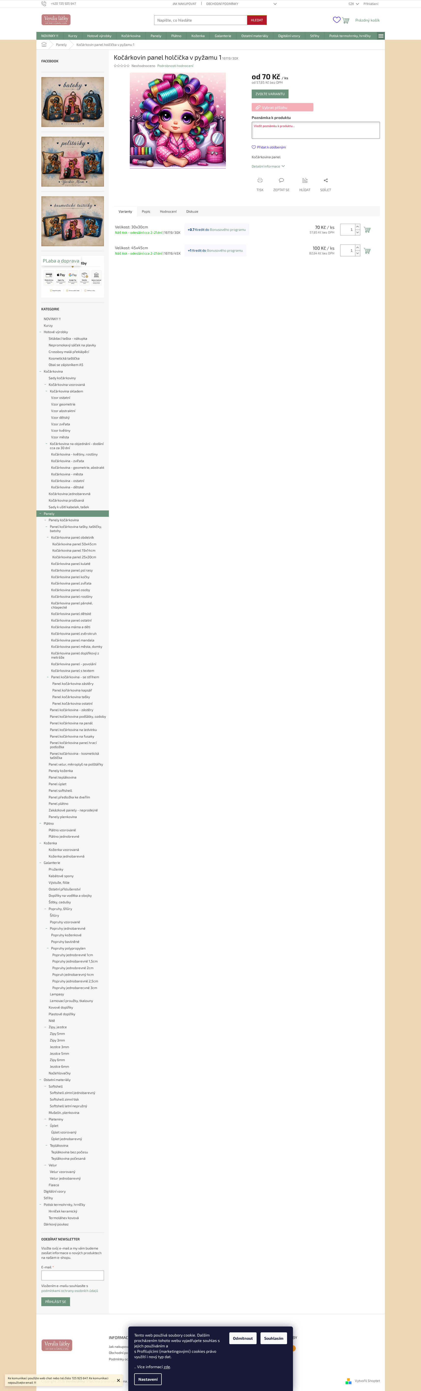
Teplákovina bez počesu (69, 1152)
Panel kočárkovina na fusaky (72, 736)
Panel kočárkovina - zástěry (71, 710)
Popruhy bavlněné (65, 941)
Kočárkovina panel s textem (72, 670)
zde (167, 1366)
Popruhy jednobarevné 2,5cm (75, 981)
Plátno (49, 823)
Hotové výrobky (56, 332)
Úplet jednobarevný (66, 1139)
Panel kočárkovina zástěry (72, 683)
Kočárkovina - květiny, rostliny (74, 454)
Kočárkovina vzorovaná (67, 384)
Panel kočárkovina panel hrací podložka (73, 745)
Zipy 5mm (57, 1033)
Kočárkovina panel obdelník (72, 537)
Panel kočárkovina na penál (71, 723)
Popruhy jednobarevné (68, 928)
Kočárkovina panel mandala (72, 640)
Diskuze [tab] (192, 211)
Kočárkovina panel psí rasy (72, 570)
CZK (352, 4)
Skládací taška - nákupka (68, 338)
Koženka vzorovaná (64, 849)
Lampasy (57, 994)
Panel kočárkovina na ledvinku (73, 730)
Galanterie (52, 862)
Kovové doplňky (61, 1007)
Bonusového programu (228, 229)
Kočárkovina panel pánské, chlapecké (72, 605)
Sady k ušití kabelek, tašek (69, 507)
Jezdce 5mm (59, 1053)
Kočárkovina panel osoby (70, 590)
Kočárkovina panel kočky (70, 577)
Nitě (52, 1020)
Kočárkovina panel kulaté (70, 563)
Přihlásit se (55, 1302)
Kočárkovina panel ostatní (71, 620)
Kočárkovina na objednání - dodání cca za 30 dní (76, 446)
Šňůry (54, 915)
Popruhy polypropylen (68, 948)
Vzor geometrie (63, 404)
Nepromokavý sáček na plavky (72, 345)
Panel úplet (57, 784)
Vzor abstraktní (63, 411)
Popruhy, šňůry (60, 909)
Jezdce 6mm (59, 1066)
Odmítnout (243, 1338)
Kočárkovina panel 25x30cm (74, 557)
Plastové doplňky (62, 1014)
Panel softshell (60, 790)
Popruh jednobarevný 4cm (73, 974)
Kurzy (48, 325)
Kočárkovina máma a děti (70, 627)
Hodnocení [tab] (168, 211)
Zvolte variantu (270, 94)
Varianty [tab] (125, 211)
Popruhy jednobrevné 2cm (72, 968)
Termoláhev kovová (64, 1218)
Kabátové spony (61, 876)
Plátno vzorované (62, 830)
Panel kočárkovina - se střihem (75, 677)
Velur (53, 1165)
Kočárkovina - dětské (67, 487)
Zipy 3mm (57, 1040)
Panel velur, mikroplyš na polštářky (76, 764)
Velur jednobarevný (65, 1178)
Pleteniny (56, 1119)
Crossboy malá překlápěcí (69, 352)
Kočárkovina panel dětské (71, 613)
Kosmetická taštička (64, 358)
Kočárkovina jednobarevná (69, 494)
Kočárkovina (53, 371)
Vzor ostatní (60, 397)
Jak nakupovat (184, 4)
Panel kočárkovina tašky (71, 697)
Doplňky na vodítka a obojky (70, 895)
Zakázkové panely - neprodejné (73, 810)
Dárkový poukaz (56, 1224)
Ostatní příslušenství (64, 889)
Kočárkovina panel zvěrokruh (74, 633)
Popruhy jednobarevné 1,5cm (75, 961)
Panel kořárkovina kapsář (72, 690)
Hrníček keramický (63, 1211)
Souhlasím (273, 1338)
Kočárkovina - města (67, 474)
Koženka (50, 843)
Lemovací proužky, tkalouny (71, 1001)
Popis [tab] (146, 211)
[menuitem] (49, 36)
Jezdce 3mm (59, 1047)
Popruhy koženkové (66, 935)
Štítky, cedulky (60, 902)
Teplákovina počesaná (68, 1158)
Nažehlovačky (60, 1073)
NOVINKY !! (52, 319)
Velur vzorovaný (62, 1172)
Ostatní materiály (57, 1080)
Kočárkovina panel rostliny (71, 596)
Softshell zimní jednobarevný (72, 1093)
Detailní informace (266, 166)
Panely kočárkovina (64, 520)
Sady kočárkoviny (62, 378)
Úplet (54, 1125)
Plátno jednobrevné (64, 836)
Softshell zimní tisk (64, 1099)
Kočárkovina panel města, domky (76, 646)
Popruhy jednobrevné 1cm (72, 955)
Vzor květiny (60, 430)
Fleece (54, 1185)
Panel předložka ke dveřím (69, 797)
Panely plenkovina (63, 817)
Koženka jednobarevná (67, 856)
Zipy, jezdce (58, 1027)
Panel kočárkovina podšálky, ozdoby (78, 716)
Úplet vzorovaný (63, 1132)
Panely (49, 513)
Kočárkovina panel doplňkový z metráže (75, 655)
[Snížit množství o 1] (357, 232)
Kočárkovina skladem (66, 391)
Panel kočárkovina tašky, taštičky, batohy (76, 528)
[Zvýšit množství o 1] (357, 227)
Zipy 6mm (57, 1060)
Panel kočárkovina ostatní (72, 703)
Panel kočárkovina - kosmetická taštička (74, 755)
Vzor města (60, 437)
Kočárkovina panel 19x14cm (73, 550)
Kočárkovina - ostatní (67, 481)
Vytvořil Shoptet (367, 1380)
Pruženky (56, 869)
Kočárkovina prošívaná (66, 500)
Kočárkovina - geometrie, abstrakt (77, 467)
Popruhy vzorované (65, 922)
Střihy (48, 1198)
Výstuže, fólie (59, 882)
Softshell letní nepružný (68, 1106)
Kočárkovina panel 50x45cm (74, 544)
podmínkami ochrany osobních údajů (69, 1290)
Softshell (56, 1086)
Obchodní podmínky (222, 4)
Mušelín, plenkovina (64, 1112)
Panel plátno (58, 803)
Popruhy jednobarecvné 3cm (74, 988)
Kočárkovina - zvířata (67, 461)
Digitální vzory (55, 1191)
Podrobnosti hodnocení (175, 66)
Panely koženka (61, 770)
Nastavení (148, 1379)
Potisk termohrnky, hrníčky (64, 1204)
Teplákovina (59, 1145)
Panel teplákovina (62, 777)
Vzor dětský (60, 417)
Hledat (257, 20)
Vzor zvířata (60, 424)
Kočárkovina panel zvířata (71, 583)
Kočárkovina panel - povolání (73, 664)
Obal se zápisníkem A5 (66, 365)
